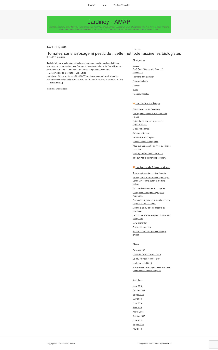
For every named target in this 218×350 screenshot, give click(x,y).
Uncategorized (61, 88)
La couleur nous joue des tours (146, 258)
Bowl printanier (139, 222)
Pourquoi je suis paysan (144, 137)
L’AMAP (91, 5)
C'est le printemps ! (141, 128)
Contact (136, 85)
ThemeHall (166, 343)
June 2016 (137, 303)
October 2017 (139, 290)
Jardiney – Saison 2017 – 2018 (147, 254)
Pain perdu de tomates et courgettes (149, 188)
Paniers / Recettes (122, 5)
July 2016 (137, 298)
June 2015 (137, 320)
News (104, 5)
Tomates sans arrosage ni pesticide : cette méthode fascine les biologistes (114, 53)
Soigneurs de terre (141, 133)
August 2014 (138, 324)
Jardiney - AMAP (109, 21)
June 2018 (137, 285)
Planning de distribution (143, 76)
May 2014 (137, 328)
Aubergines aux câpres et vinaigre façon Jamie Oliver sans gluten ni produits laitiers (151, 180)
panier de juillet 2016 (142, 263)
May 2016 (137, 307)
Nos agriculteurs (140, 81)
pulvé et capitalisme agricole (145, 141)
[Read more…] (56, 82)
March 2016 (138, 311)
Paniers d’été (139, 250)
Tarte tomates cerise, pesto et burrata (149, 173)
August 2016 (138, 294)
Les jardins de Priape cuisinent (152, 167)
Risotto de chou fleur (142, 227)
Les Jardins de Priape (147, 103)
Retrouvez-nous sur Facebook (146, 109)
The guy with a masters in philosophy (149, 157)
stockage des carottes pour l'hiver (148, 153)
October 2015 (139, 316)
